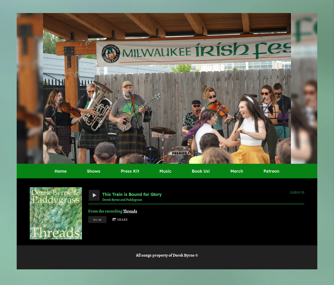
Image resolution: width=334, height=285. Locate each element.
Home (61, 171)
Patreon (271, 171)
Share (122, 219)
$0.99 (97, 219)
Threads (130, 211)
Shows (93, 171)
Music (165, 171)
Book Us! (201, 171)
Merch (236, 171)
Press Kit (130, 171)
